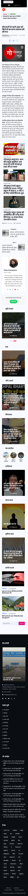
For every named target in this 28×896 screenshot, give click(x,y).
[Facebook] (8, 290)
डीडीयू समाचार (6, 853)
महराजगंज (14, 860)
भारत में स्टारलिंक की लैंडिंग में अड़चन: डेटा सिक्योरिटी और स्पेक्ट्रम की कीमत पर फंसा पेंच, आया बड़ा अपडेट (12, 366)
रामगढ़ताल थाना (13, 863)
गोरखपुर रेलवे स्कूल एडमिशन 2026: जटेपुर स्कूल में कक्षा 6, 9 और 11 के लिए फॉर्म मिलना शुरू (14, 805)
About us (8, 888)
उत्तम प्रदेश (17, 833)
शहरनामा (5, 870)
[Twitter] (11, 290)
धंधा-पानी (5, 729)
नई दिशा (5, 732)
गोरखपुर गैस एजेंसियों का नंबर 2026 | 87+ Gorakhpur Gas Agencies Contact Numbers (13, 781)
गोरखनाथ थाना (18, 847)
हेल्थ (18, 877)
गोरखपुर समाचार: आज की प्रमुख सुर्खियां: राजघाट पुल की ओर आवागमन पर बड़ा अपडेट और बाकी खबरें (14, 788)
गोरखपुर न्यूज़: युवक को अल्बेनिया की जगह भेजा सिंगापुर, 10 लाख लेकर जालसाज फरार (14, 811)
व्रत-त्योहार (5, 726)
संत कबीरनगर (6, 873)
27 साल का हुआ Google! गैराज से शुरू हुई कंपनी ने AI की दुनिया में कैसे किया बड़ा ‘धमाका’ (13, 554)
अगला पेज (18, 223)
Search (22, 623)
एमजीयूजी (13, 837)
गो (11, 847)
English (5, 745)
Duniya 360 (6, 748)
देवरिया (14, 853)
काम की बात (6, 840)
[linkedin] (18, 290)
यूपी (19, 860)
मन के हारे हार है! (10, 524)
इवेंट (11, 833)
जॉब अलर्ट (5, 716)
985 (15, 223)
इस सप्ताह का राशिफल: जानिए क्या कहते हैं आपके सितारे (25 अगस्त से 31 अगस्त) (13, 487)
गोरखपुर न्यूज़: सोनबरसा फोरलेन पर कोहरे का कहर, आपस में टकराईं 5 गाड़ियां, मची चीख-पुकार (14, 816)
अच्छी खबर (13, 14)
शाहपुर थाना (12, 870)
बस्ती (19, 857)
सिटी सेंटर (14, 873)
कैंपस (19, 840)
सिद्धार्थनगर (21, 873)
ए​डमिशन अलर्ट (6, 739)
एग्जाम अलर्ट (6, 719)
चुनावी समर (6, 850)
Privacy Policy (8, 890)
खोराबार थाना (20, 843)
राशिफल (5, 713)
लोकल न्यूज (12, 867)
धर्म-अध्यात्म (6, 710)
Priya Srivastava (13, 35)
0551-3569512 (7, 692)
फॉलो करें (13, 301)
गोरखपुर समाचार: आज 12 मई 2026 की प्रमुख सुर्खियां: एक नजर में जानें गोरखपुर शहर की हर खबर (13, 763)
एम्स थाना (20, 837)
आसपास (5, 833)
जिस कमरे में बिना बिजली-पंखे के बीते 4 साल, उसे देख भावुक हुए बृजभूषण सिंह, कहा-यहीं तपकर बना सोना (13, 434)
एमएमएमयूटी (6, 837)
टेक (19, 850)
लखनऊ (5, 867)
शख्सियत (19, 867)
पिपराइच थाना (12, 857)
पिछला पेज (4, 223)
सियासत (5, 877)
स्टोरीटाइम (5, 723)
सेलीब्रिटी (12, 877)
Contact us (16, 888)
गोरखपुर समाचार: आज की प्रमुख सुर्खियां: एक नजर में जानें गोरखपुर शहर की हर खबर (13, 769)
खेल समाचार (12, 843)
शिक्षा (19, 870)
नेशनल (5, 857)
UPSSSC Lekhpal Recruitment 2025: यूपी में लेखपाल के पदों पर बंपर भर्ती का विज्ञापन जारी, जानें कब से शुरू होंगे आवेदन (13, 399)
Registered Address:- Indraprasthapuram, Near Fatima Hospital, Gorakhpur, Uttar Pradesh (13, 687)
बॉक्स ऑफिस (6, 860)
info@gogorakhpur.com (10, 694)
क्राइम (5, 843)
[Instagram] (13, 290)
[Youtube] (16, 290)
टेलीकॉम (5, 735)
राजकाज (5, 863)
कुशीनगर (13, 840)
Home (5, 14)
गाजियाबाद (5, 847)
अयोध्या (21, 830)
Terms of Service (19, 890)
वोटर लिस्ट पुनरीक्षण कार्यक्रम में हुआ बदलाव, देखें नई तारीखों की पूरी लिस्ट (13, 329)
